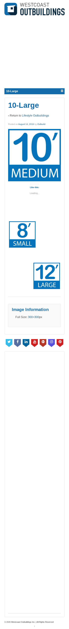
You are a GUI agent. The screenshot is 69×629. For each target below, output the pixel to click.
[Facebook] (17, 342)
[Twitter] (9, 342)
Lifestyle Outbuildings (35, 115)
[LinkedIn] (26, 342)
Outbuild (41, 124)
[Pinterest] (60, 342)
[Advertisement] (34, 51)
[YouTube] (34, 342)
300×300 (33, 317)
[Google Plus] (43, 342)
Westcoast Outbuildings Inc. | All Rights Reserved (32, 622)
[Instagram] (51, 342)
